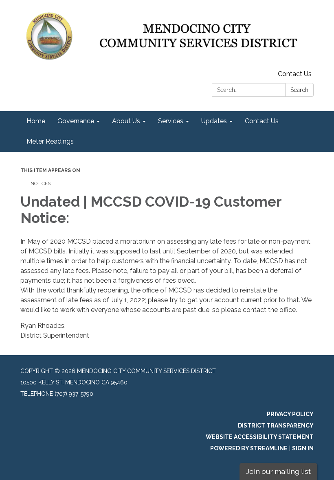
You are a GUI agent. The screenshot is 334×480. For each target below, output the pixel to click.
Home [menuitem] (35, 121)
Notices (41, 183)
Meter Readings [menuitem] (50, 141)
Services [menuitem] (170, 121)
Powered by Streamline (249, 448)
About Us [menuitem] (126, 121)
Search (299, 90)
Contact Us (295, 74)
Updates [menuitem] (214, 121)
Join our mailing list (278, 471)
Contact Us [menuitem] (262, 121)
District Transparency (276, 425)
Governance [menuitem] (75, 121)
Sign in (303, 448)
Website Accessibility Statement (260, 437)
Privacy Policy (290, 414)
